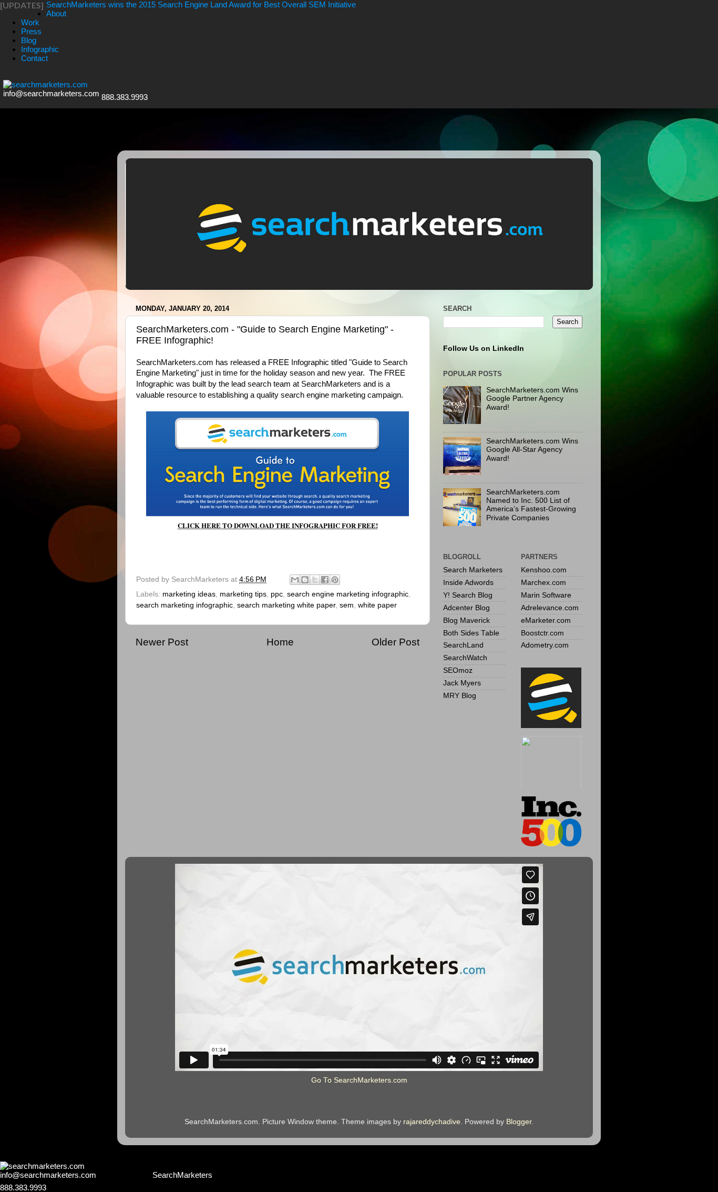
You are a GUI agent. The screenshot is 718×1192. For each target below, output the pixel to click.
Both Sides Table (471, 633)
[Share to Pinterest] (335, 579)
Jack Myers (462, 683)
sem (347, 605)
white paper (377, 605)
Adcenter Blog (466, 608)
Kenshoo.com (544, 570)
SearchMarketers (182, 1174)
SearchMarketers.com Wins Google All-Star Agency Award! (532, 449)
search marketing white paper (286, 605)
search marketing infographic (184, 605)
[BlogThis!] (305, 579)
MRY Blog (459, 696)
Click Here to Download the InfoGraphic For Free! (278, 525)
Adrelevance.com (550, 608)
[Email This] (295, 579)
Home (280, 642)
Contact (34, 58)
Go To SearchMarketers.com (359, 1080)
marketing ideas (189, 594)
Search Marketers (472, 570)
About (56, 13)
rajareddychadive (431, 1122)
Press (31, 31)
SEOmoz (458, 670)
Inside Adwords (468, 583)
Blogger (518, 1122)
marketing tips (243, 594)
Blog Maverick (466, 620)
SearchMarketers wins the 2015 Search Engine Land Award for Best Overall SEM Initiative (201, 4)
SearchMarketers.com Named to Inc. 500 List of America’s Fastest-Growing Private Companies (531, 505)
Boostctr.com (542, 633)
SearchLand (463, 645)
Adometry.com (545, 645)
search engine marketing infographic (347, 594)
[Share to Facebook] (325, 579)
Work (30, 22)
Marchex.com (543, 583)
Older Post (395, 642)
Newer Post (162, 642)
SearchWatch (465, 658)
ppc (277, 594)
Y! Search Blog (468, 595)
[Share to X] (315, 579)
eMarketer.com (546, 620)
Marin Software (546, 595)
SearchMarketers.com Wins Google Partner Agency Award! (532, 398)
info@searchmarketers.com (51, 93)
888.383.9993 (124, 97)
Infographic (40, 49)
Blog (28, 40)
